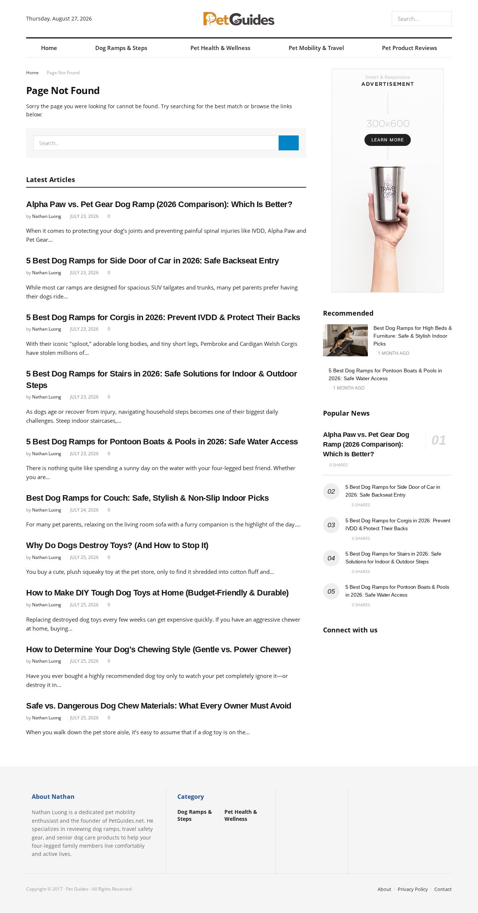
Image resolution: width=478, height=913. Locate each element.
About (384, 889)
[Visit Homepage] (239, 18)
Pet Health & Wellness (220, 47)
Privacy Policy (413, 889)
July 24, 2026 (84, 510)
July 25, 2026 (84, 557)
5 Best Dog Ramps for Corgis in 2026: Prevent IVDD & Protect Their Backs (163, 317)
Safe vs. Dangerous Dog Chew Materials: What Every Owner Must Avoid (158, 705)
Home (49, 47)
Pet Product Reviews (409, 47)
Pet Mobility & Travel (316, 47)
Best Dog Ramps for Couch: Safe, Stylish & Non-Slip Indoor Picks (147, 498)
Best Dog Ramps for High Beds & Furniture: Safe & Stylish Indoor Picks (412, 336)
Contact (443, 889)
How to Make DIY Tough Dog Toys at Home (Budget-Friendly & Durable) (157, 592)
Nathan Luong (46, 216)
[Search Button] (444, 18)
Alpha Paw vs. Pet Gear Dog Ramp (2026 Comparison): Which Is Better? (159, 204)
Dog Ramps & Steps (121, 47)
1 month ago (393, 353)
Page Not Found (63, 72)
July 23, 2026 (84, 216)
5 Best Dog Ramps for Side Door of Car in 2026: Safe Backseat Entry (152, 260)
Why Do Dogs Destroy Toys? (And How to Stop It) (117, 545)
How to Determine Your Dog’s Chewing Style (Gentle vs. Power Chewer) (158, 649)
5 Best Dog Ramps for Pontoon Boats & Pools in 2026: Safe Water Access (162, 441)
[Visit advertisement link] (387, 181)
